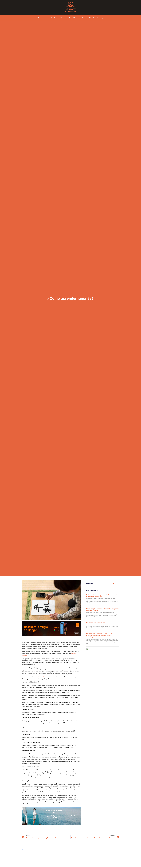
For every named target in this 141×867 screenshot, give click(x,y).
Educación (31, 18)
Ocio (83, 18)
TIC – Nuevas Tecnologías (97, 18)
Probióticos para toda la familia (95, 622)
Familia (53, 18)
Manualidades (73, 18)
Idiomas (62, 18)
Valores (111, 18)
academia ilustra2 (39, 677)
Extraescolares (42, 18)
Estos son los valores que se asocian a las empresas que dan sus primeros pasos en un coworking (100, 635)
